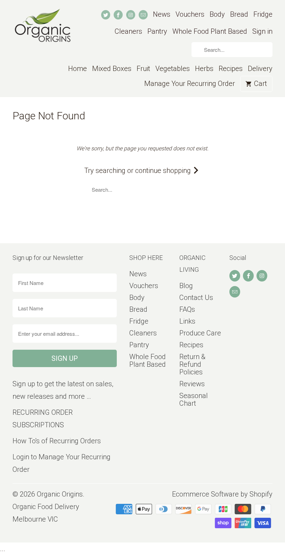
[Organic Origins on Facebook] (118, 14)
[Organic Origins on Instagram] (130, 14)
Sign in (262, 31)
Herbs (204, 69)
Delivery (260, 69)
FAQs (187, 309)
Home (77, 69)
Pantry (157, 31)
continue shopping (164, 170)
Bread (239, 14)
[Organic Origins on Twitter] (105, 14)
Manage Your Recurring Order (189, 84)
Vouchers (190, 14)
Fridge (262, 14)
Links (187, 321)
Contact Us (196, 297)
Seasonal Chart (193, 399)
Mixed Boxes (111, 69)
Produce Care (200, 333)
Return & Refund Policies (192, 364)
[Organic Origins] (42, 29)
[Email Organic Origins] (143, 14)
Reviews (192, 384)
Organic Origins (60, 494)
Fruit (143, 69)
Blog (186, 286)
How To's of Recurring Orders (57, 441)
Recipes (231, 69)
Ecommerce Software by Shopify (222, 494)
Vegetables (172, 69)
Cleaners (128, 31)
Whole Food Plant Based (209, 31)
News (161, 14)
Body (217, 14)
